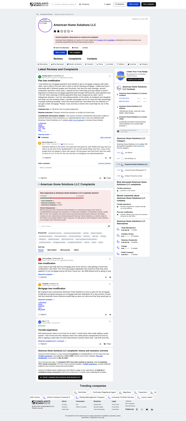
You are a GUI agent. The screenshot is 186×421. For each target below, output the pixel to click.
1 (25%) (51, 203)
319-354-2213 (124, 98)
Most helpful (51, 250)
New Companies (129, 403)
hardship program (53, 239)
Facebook (137, 409)
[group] (42, 64)
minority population (75, 236)
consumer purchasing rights (72, 233)
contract (85, 233)
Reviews (58, 59)
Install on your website (135, 79)
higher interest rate (67, 239)
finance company (96, 233)
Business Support (98, 407)
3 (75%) (51, 205)
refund (101, 242)
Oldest (76, 250)
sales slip (95, 236)
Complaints (75, 59)
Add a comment (105, 137)
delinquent (42, 239)
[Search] (63, 4)
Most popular (65, 250)
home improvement (60, 236)
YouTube (147, 409)
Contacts (92, 59)
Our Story (64, 404)
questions (87, 236)
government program (45, 236)
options (86, 242)
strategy (103, 236)
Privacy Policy (115, 407)
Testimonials (65, 409)
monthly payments (45, 242)
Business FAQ (97, 404)
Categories (85, 4)
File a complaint (75, 52)
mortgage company (59, 242)
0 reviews (99, 40)
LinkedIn (152, 409)
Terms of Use (115, 404)
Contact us (64, 407)
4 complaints (110, 40)
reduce (94, 242)
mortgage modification (75, 242)
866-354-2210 (124, 101)
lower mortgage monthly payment (86, 239)
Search (53, 4)
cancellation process (55, 233)
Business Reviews (130, 406)
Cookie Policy (115, 409)
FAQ (77, 404)
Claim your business (99, 409)
